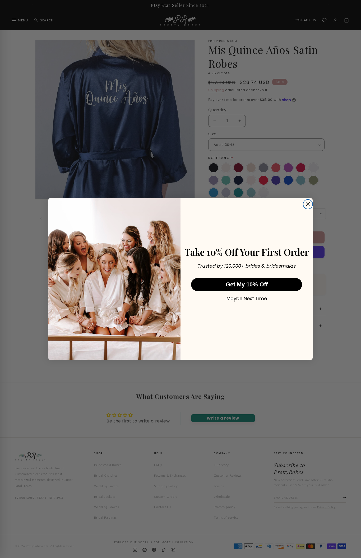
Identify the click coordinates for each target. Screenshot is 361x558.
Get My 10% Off (247, 284)
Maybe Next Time (246, 298)
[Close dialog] (308, 204)
